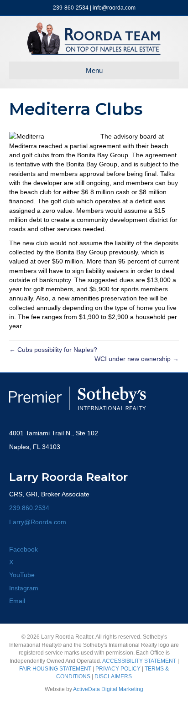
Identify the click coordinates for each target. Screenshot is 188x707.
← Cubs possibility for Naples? (53, 349)
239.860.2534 (29, 507)
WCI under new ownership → (136, 358)
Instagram (23, 588)
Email (17, 600)
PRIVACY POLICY (118, 669)
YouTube (22, 574)
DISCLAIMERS (113, 676)
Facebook (23, 549)
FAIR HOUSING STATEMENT (55, 669)
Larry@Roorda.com (37, 522)
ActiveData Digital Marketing (108, 689)
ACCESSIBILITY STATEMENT (139, 661)
